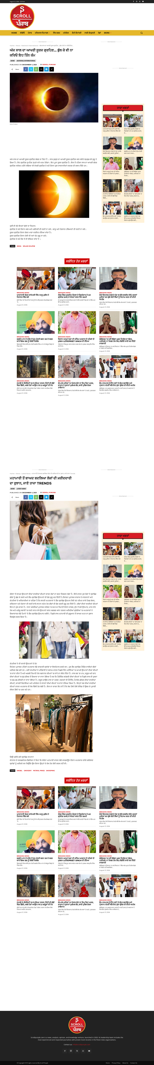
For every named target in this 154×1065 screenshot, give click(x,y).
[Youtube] (143, 1)
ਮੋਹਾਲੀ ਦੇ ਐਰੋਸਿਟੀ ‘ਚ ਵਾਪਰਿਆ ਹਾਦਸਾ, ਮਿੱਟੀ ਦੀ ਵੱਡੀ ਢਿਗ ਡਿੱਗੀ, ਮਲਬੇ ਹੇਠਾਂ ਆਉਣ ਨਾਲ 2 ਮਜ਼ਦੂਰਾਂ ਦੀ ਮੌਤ (35, 384)
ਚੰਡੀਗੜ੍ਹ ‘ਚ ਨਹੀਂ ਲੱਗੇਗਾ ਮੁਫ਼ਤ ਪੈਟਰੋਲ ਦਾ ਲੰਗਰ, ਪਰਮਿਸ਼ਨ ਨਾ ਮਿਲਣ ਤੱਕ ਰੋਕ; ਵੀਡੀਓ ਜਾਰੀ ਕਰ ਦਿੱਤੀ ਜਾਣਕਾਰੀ (117, 341)
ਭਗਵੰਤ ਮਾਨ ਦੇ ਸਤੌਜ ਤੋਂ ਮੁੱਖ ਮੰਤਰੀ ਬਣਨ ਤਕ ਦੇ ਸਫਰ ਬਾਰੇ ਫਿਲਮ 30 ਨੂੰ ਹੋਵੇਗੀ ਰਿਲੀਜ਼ (35, 340)
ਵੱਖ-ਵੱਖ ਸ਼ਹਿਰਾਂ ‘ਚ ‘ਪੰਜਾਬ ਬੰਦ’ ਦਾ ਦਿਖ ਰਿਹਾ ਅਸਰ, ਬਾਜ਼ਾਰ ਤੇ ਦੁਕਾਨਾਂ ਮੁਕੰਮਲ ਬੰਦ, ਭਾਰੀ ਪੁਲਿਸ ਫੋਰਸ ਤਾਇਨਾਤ (75, 385)
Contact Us (133, 1063)
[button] (141, 33)
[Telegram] (46, 69)
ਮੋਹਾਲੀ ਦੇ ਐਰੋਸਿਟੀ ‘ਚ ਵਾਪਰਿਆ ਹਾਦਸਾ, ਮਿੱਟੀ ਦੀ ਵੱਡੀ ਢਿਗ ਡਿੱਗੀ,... (112, 196)
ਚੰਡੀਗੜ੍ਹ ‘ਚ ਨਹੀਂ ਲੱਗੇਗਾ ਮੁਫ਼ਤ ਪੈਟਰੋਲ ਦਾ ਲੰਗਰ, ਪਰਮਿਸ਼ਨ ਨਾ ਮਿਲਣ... (132, 173)
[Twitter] (139, 1)
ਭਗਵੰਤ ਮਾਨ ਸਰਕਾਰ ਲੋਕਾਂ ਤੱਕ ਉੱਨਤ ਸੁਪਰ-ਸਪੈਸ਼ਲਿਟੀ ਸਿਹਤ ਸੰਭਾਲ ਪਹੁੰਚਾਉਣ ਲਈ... (132, 218)
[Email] (41, 69)
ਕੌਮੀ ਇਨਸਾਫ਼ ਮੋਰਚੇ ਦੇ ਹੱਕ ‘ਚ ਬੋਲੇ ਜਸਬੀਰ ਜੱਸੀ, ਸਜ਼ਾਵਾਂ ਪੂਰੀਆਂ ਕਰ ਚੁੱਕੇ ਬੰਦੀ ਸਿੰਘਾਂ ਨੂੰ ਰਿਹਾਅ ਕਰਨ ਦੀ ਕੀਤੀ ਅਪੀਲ (118, 297)
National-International (29, 45)
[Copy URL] (51, 69)
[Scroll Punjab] (30, 16)
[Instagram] (136, 1)
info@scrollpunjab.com (81, 1044)
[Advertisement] (54, 141)
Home (12, 45)
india (19, 246)
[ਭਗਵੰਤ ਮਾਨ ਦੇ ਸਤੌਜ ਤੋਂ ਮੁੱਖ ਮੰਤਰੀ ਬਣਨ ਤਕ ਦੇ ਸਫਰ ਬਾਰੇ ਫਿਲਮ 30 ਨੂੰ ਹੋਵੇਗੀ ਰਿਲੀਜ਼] (133, 143)
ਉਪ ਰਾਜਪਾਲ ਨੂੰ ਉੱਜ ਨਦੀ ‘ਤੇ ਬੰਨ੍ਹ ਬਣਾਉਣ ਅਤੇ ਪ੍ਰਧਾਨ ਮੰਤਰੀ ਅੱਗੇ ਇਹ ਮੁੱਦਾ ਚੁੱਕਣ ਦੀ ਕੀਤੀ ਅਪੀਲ (117, 384)
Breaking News (23, 293)
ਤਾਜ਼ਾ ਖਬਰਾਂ (123, 107)
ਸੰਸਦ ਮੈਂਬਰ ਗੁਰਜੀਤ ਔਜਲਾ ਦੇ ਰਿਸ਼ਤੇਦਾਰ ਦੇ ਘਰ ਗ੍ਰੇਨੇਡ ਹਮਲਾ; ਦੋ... (133, 131)
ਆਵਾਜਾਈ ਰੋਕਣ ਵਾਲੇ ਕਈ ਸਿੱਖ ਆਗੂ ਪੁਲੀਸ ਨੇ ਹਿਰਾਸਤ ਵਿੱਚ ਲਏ (33, 296)
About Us (125, 1063)
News (18, 45)
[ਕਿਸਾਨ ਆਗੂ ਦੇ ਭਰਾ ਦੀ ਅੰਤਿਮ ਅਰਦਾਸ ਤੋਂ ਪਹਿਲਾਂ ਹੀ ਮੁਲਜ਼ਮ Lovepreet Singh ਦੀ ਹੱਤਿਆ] (112, 163)
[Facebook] (133, 1)
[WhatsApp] (36, 69)
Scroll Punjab (49, 64)
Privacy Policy (116, 1063)
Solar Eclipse (29, 246)
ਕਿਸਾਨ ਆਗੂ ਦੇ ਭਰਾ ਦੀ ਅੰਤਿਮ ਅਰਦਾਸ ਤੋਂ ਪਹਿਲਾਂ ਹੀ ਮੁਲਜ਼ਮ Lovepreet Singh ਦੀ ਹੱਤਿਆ (76, 340)
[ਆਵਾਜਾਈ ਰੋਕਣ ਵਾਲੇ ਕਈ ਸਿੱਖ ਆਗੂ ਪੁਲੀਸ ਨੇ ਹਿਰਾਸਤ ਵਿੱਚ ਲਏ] (112, 120)
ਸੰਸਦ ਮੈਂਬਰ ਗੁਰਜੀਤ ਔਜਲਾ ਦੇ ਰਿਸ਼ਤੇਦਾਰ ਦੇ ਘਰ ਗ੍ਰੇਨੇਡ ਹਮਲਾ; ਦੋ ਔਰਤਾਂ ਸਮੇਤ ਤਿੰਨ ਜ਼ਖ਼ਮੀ (74, 296)
